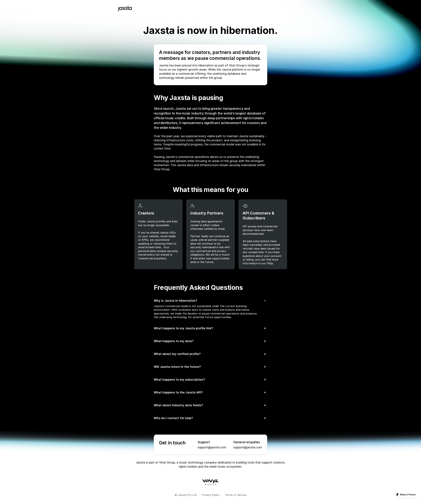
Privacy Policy (211, 495)
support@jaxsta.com (212, 447)
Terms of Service (236, 495)
